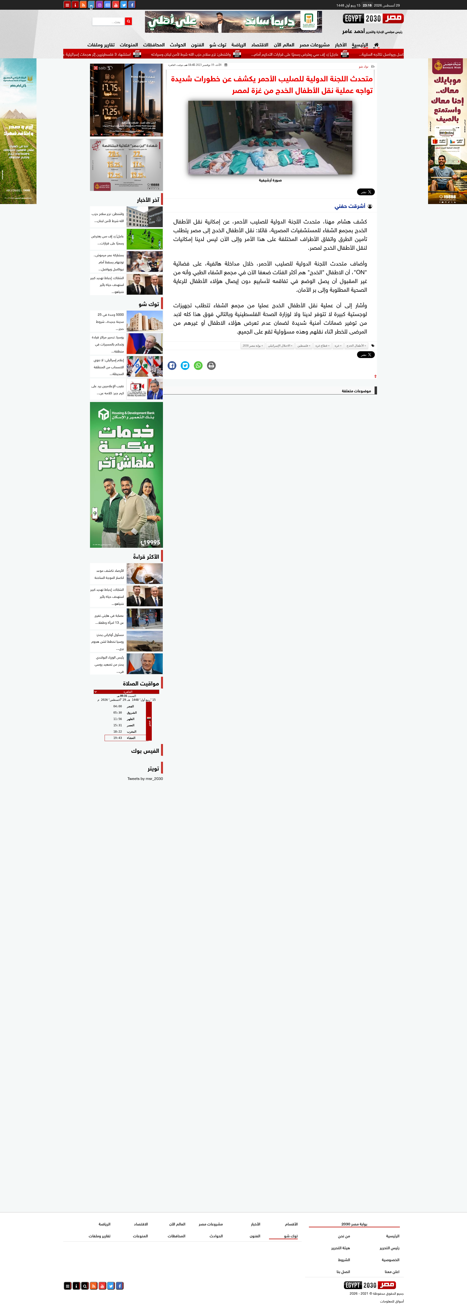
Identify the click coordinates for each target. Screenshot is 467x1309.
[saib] (126, 100)
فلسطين (302, 345)
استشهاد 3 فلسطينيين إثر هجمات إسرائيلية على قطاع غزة (124, 53)
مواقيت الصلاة (141, 682)
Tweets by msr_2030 (145, 778)
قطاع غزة (321, 345)
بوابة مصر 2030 (252, 345)
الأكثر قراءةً (146, 555)
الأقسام (291, 1223)
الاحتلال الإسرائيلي (279, 345)
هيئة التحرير (340, 1247)
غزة (337, 345)
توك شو (217, 44)
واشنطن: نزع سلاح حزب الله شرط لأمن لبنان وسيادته (228, 53)
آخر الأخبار (148, 199)
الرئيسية (360, 44)
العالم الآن (284, 44)
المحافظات (154, 44)
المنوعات (129, 44)
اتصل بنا (343, 1271)
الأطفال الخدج (355, 345)
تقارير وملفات (101, 44)
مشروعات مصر (315, 44)
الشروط (344, 1259)
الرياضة (239, 44)
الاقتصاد (259, 44)
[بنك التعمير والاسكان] (126, 475)
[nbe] (233, 22)
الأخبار (341, 44)
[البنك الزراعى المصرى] (18, 202)
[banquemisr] (126, 165)
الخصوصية (390, 1259)
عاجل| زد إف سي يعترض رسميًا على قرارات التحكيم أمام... (331, 53)
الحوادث (178, 44)
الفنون (197, 44)
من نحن (344, 1235)
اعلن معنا (392, 1271)
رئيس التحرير (389, 1247)
